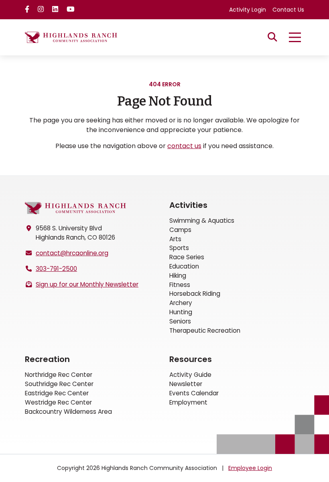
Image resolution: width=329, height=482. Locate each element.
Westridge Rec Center (58, 402)
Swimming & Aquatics (201, 220)
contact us (184, 145)
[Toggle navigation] (295, 37)
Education (184, 266)
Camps (180, 230)
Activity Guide (190, 374)
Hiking (177, 275)
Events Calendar (194, 393)
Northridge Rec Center (58, 374)
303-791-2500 (56, 268)
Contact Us (288, 10)
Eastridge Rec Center (57, 393)
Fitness (179, 285)
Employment (188, 402)
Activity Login (247, 10)
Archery (180, 303)
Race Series (186, 257)
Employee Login (250, 468)
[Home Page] (75, 208)
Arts (175, 239)
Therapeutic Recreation (204, 330)
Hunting (180, 312)
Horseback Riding (194, 293)
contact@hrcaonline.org (72, 253)
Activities (188, 205)
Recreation (47, 359)
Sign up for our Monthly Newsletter (87, 284)
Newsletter (185, 384)
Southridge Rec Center (59, 384)
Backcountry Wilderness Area (68, 411)
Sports (179, 248)
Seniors (180, 321)
